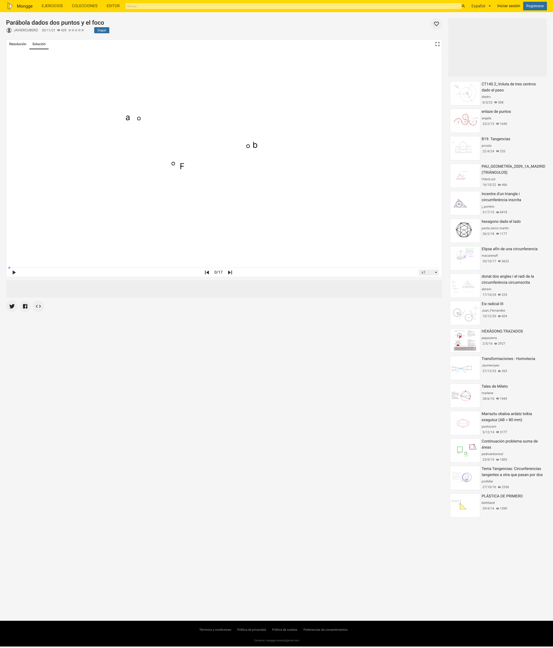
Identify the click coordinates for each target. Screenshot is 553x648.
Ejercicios (52, 6)
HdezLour (489, 179)
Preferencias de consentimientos (326, 630)
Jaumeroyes (490, 365)
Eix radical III (493, 304)
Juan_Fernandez (493, 310)
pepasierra (489, 338)
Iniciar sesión (508, 6)
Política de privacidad (251, 630)
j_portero (488, 207)
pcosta (487, 146)
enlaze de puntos (496, 111)
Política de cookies (284, 630)
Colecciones (85, 6)
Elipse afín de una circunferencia (510, 249)
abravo (486, 289)
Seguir (101, 30)
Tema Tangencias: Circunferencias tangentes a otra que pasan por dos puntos (512, 474)
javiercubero (26, 30)
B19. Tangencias (496, 139)
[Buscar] (463, 6)
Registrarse (535, 6)
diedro (486, 97)
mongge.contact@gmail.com (282, 640)
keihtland (488, 503)
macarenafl (490, 256)
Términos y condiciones (215, 630)
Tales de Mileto (495, 386)
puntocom (489, 426)
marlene (487, 393)
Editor (113, 6)
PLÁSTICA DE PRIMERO (502, 496)
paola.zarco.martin (495, 228)
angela (486, 118)
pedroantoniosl (492, 454)
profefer (487, 481)
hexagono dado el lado (501, 221)
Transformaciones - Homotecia (508, 359)
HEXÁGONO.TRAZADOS (502, 331)
